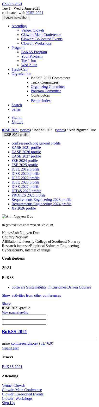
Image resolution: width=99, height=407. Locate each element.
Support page (10, 348)
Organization (21, 74)
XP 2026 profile (24, 208)
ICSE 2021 (34, 13)
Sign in (17, 117)
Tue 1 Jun (28, 61)
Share (6, 304)
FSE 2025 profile (25, 165)
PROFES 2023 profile (28, 195)
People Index (41, 100)
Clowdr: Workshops (36, 43)
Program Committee (46, 91)
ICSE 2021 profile (16, 135)
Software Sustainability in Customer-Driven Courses (51, 287)
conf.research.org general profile (36, 143)
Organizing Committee (48, 87)
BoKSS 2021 (14, 331)
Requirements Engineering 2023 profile (41, 199)
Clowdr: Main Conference (41, 35)
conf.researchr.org (24, 343)
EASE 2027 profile (26, 156)
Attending (19, 26)
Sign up (17, 122)
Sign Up (8, 403)
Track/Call (19, 69)
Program (18, 48)
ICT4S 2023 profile (26, 191)
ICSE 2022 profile (25, 178)
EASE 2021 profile (26, 147)
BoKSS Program (34, 52)
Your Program (32, 56)
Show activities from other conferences (31, 295)
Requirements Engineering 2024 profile (41, 204)
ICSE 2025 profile (25, 182)
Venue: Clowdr (32, 30)
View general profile (15, 312)
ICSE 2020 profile (25, 173)
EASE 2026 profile (26, 152)
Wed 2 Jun (29, 65)
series (25, 130)
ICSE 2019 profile (25, 169)
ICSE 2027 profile (25, 186)
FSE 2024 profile (25, 160)
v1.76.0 (46, 343)
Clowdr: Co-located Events (41, 39)
